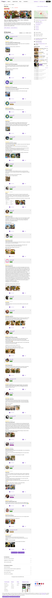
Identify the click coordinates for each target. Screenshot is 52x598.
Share (39, 6)
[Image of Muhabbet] (36, 53)
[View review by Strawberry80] (7, 103)
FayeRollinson (12, 416)
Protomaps (38, 17)
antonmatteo (12, 187)
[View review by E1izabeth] (7, 212)
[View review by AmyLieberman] (7, 380)
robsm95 (11, 466)
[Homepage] (3, 1)
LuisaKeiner (12, 495)
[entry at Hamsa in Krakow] (12, 544)
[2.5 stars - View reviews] (40, 53)
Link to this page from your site (9, 570)
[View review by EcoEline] (7, 510)
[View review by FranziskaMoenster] (7, 37)
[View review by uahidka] (7, 165)
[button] (41, 14)
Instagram (37, 29)
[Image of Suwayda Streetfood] (36, 65)
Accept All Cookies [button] (6, 596)
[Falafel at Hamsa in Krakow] (12, 351)
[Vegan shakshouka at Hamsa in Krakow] (12, 251)
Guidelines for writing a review (9, 560)
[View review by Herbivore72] (7, 138)
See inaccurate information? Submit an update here (12, 568)
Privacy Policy (44, 593)
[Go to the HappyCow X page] (39, 583)
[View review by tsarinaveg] (7, 332)
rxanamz (11, 296)
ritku (10, 234)
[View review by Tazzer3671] (7, 312)
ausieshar (11, 115)
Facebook (37, 27)
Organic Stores (15, 1)
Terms (40, 593)
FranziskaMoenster (13, 36)
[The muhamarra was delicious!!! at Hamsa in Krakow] (7, 521)
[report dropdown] (30, 36)
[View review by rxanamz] (7, 298)
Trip (42, 6)
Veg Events (6, 586)
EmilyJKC (11, 58)
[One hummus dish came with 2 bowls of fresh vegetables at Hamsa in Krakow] (17, 288)
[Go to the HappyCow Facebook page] (35, 583)
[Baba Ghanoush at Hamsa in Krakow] (7, 351)
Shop (20, 1)
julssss (11, 359)
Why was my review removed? (9, 558)
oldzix (11, 392)
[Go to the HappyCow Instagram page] (43, 583)
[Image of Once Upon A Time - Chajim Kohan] (36, 49)
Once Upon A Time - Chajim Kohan (45, 48)
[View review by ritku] (7, 236)
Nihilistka (11, 443)
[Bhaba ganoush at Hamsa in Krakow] (17, 370)
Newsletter (6, 589)
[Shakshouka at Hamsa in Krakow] (7, 94)
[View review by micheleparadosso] (7, 531)
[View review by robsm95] (7, 467)
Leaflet (35, 17)
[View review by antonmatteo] (7, 188)
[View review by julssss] (7, 360)
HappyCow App (25, 581)
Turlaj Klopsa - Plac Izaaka (44, 59)
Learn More (43, 594)
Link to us (12, 586)
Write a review (40, 64)
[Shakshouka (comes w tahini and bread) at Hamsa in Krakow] (12, 370)
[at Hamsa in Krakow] (7, 50)
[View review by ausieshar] (7, 116)
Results (27, 32)
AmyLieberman (12, 378)
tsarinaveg (11, 331)
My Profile (5, 583)
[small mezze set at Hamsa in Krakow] (22, 202)
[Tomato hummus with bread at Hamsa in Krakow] (12, 487)
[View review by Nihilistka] (7, 444)
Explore (9, 1)
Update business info (38, 39)
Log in (48, 1)
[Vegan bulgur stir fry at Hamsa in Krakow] (17, 323)
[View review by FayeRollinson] (7, 417)
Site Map (12, 587)
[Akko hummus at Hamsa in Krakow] (7, 251)
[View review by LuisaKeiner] (7, 496)
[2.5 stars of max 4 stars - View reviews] (40, 49)
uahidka (11, 163)
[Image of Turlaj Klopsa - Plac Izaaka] (36, 61)
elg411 (11, 81)
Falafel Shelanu (42, 56)
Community (25, 1)
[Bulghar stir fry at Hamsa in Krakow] (12, 288)
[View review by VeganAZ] (7, 261)
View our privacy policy (7, 562)
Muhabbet (41, 52)
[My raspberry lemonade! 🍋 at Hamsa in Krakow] (7, 487)
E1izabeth (11, 210)
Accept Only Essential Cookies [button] (15, 596)
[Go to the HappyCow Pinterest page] (41, 583)
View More (46, 46)
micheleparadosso (11, 33)
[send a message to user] (16, 36)
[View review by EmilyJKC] (7, 59)
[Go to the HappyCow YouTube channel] (37, 583)
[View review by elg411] (7, 82)
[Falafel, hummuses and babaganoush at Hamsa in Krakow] (7, 179)
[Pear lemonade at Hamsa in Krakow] (7, 435)
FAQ (11, 583)
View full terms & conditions (8, 573)
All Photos (28, 17)
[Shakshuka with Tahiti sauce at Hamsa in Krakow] (7, 288)
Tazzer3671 (11, 310)
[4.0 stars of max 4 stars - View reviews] (6, 7)
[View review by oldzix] (7, 394)
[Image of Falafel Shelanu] (36, 57)
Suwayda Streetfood (43, 63)
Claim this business (7, 567)
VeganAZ (11, 259)
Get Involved (6, 590)
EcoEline (11, 509)
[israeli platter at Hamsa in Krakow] (7, 544)
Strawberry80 (12, 102)
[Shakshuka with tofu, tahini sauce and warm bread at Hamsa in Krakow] (12, 435)
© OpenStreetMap (42, 17)
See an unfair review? (7, 572)
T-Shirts (18, 583)
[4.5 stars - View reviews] (40, 60)
